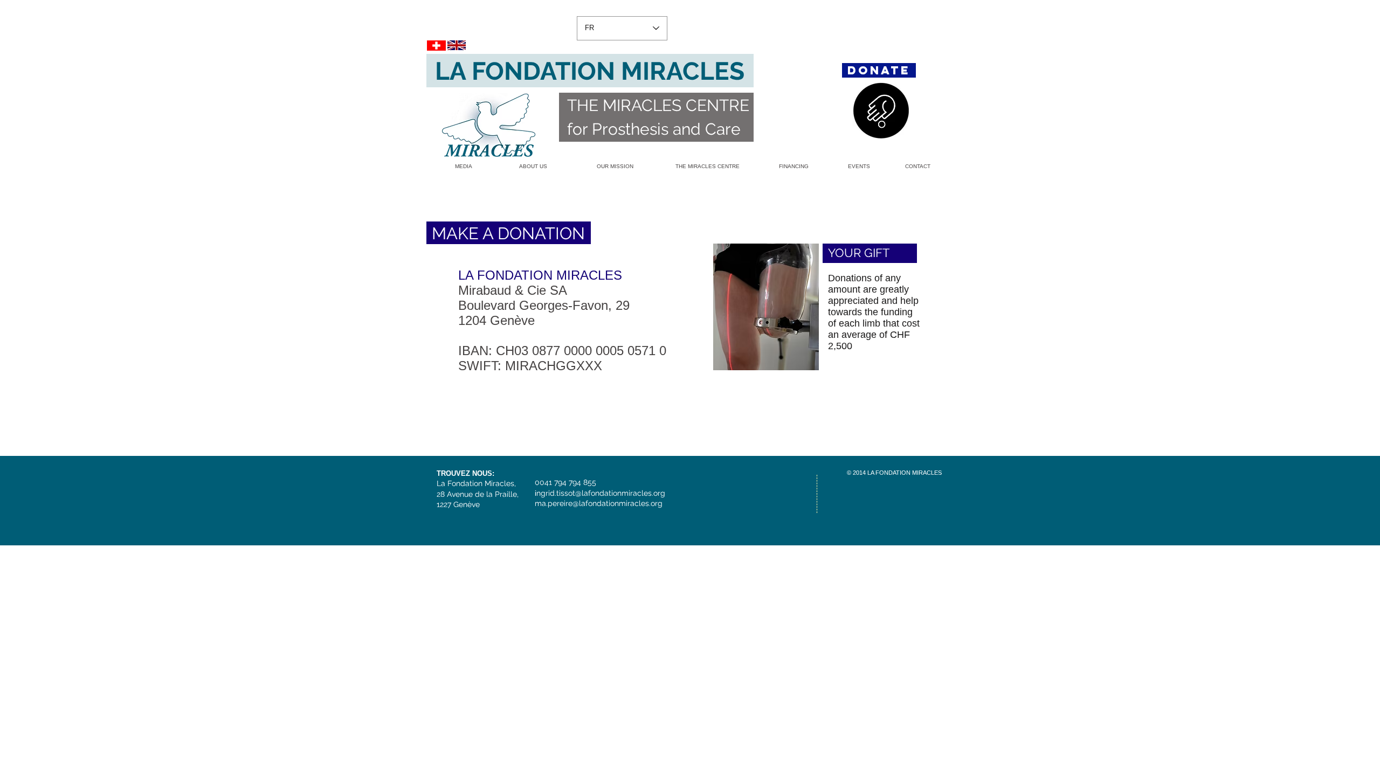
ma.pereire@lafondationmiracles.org (599, 503)
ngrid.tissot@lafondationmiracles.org (600, 493)
